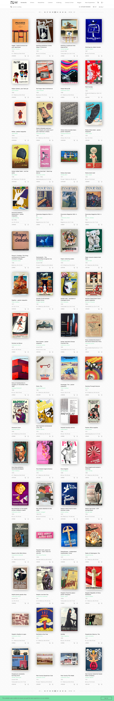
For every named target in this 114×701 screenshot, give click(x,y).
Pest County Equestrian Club (44, 675)
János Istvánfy (89, 636)
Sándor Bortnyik (16, 677)
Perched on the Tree (42, 634)
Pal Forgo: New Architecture (44, 88)
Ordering (58, 2)
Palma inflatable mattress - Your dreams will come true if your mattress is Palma (44, 130)
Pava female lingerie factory (44, 469)
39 (52, 12)
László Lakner (89, 88)
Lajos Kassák (40, 90)
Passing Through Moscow (92, 386)
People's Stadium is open (19, 634)
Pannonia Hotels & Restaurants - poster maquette (18, 214)
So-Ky (87, 388)
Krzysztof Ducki (40, 388)
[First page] (39, 12)
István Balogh (65, 49)
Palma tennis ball (90, 173)
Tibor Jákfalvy (65, 636)
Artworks (24, 2)
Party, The (39, 386)
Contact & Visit (69, 2)
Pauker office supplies (91, 427)
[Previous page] (40, 12)
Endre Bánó (64, 429)
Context (50, 2)
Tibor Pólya (88, 133)
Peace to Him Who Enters (19, 553)
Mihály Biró (64, 174)
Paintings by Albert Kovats (93, 47)
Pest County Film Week (67, 675)
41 (57, 12)
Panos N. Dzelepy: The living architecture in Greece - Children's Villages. (20, 257)
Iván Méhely (39, 260)
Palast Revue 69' (65, 88)
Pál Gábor (14, 174)
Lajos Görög (15, 217)
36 (45, 12)
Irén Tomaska (64, 302)
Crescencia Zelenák (17, 555)
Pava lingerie (64, 469)
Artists (32, 2)
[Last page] (74, 12)
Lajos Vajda (88, 174)
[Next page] (73, 12)
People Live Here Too (42, 594)
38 (50, 12)
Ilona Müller (15, 90)
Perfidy (63, 634)
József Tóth (88, 260)
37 (47, 12)
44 (65, 12)
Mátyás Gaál (88, 512)
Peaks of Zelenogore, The (92, 553)
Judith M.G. (39, 636)
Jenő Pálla (15, 133)
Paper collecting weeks (67, 258)
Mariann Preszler (90, 302)
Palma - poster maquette (19, 131)
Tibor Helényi (15, 302)
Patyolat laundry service (68, 427)
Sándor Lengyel (40, 512)
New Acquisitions (90, 2)
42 (60, 12)
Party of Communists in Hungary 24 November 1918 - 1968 (20, 385)
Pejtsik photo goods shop (19, 594)
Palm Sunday (89, 87)
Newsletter (41, 2)
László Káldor (89, 596)
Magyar (79, 2)
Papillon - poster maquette (19, 300)
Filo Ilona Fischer (41, 555)
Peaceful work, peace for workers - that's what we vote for (43, 551)
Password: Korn (16, 427)
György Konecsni (66, 133)
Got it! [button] (106, 698)
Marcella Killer (16, 429)
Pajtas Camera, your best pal (20, 88)
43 (62, 12)
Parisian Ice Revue (17, 343)
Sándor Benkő (40, 302)
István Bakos (64, 470)
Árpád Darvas (89, 555)
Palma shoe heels (66, 173)
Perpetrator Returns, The (92, 634)
